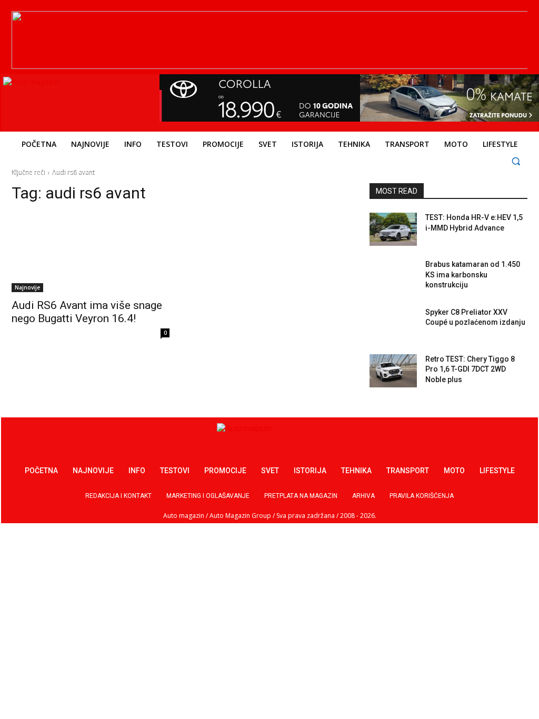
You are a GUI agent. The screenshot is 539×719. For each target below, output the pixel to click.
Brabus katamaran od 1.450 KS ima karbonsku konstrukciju (472, 274)
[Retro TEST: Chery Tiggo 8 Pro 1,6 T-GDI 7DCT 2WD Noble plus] (393, 370)
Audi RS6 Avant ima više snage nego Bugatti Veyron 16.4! (87, 312)
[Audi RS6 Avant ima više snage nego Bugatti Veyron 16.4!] (90, 252)
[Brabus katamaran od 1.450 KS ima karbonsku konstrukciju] (393, 276)
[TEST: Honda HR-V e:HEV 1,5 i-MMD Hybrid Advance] (393, 229)
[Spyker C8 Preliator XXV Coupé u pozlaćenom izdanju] (393, 324)
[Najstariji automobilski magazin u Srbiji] (75, 100)
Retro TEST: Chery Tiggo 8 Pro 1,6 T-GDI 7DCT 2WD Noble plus (470, 369)
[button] (516, 160)
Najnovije (27, 287)
